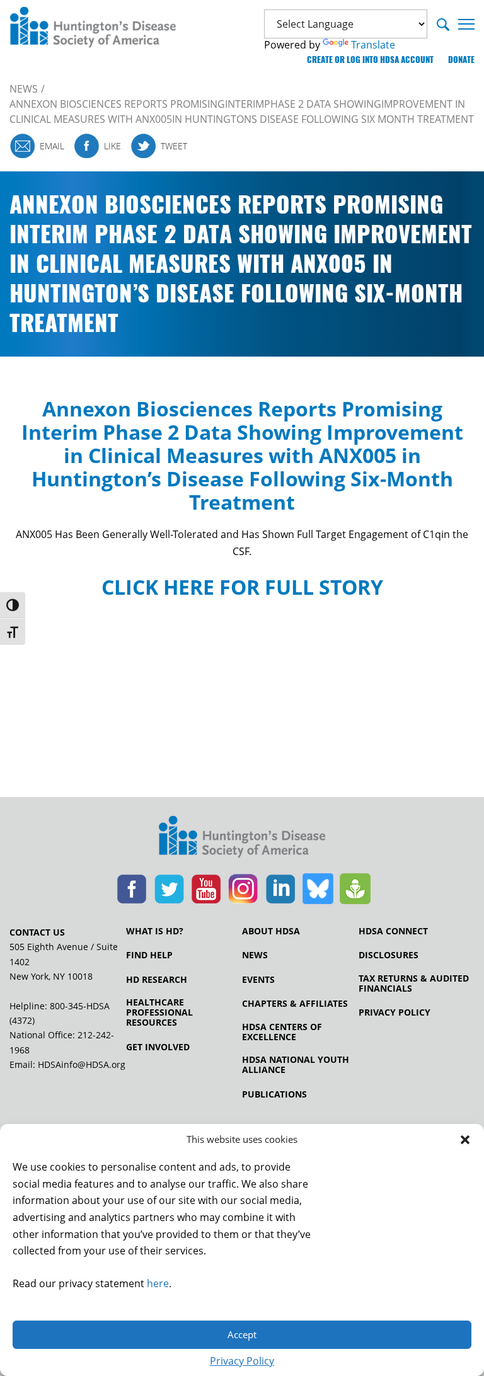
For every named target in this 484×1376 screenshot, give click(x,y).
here (158, 1283)
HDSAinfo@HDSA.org (81, 1064)
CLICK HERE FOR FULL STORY (242, 586)
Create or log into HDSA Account (370, 59)
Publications (274, 1094)
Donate (461, 59)
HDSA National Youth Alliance (295, 1065)
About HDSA (271, 931)
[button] (465, 1139)
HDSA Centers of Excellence (282, 1032)
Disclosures (388, 955)
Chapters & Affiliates (295, 1004)
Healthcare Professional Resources (159, 1012)
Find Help (149, 955)
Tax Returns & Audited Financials (414, 983)
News (255, 955)
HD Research (156, 980)
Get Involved (158, 1047)
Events (258, 980)
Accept (242, 1334)
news (23, 89)
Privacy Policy (242, 1361)
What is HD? (154, 931)
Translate (373, 45)
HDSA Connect (393, 931)
